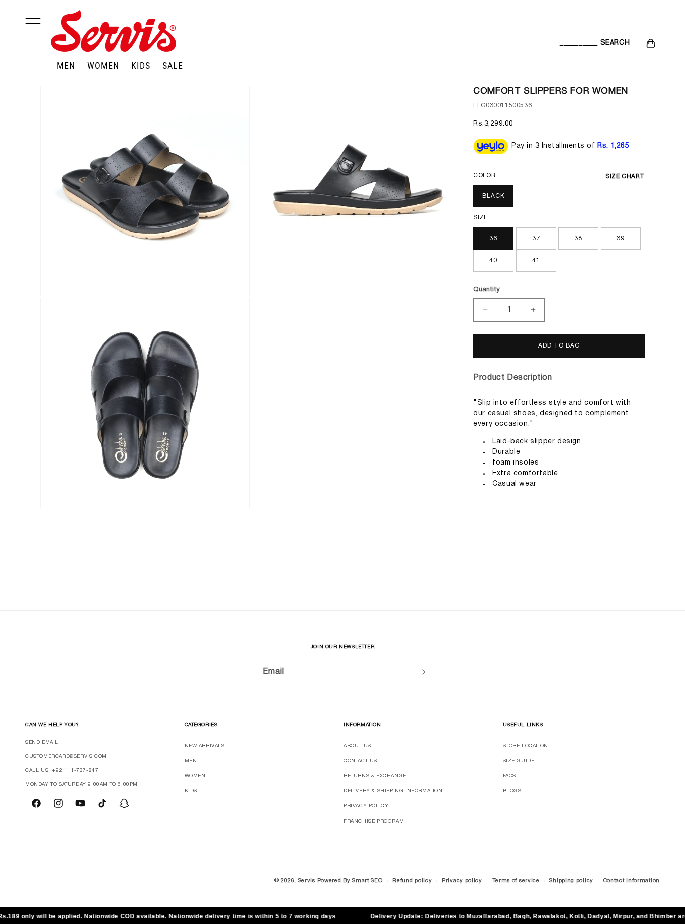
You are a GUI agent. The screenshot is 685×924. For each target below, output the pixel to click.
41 (536, 260)
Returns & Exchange (375, 776)
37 (536, 238)
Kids (191, 791)
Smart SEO (367, 880)
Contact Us (360, 761)
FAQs (509, 776)
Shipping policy (571, 880)
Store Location (525, 746)
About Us (357, 746)
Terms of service (516, 880)
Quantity (486, 290)
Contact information (631, 880)
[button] (571, 43)
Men (191, 761)
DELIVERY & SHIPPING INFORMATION (393, 791)
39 (621, 238)
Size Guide (519, 761)
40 (493, 260)
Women (195, 776)
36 (493, 238)
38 (578, 238)
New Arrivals (205, 746)
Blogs (512, 791)
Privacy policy (462, 880)
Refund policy (412, 880)
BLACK (493, 196)
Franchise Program (374, 821)
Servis (306, 880)
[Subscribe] (421, 672)
